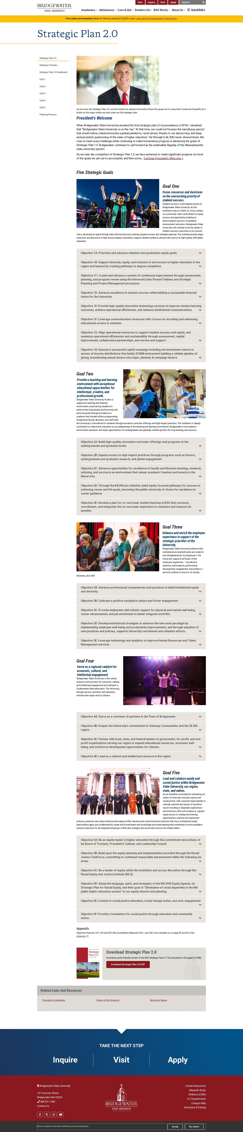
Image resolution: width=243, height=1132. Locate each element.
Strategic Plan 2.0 (48, 58)
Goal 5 (43, 107)
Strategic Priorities (49, 65)
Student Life (143, 10)
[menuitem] (40, 1114)
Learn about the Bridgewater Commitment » (156, 18)
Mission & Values (158, 1000)
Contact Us (43, 1106)
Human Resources (195, 1085)
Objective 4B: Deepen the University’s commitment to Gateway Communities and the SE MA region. (139, 727)
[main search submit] (203, 2)
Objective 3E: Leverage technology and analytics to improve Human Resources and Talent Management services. (138, 642)
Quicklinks (198, 10)
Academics (88, 10)
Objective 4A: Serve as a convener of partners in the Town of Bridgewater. (128, 716)
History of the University (107, 1000)
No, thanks (194, 1127)
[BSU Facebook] (40, 1114)
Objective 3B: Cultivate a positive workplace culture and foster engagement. (130, 600)
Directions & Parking (195, 1107)
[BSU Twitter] (47, 1114)
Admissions (107, 10)
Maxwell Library (197, 1090)
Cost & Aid (125, 10)
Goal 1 (43, 79)
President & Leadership (53, 1000)
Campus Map (198, 1103)
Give (140, 2)
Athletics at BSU (197, 1094)
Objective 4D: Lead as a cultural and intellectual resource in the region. (126, 756)
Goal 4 (43, 100)
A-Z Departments (196, 1098)
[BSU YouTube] (60, 1114)
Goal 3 (43, 93)
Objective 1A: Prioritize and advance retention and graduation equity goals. (129, 253)
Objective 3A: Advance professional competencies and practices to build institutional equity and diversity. (140, 589)
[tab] (141, 253)
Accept (175, 1127)
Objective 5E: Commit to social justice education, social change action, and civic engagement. (141, 900)
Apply (173, 2)
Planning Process (48, 114)
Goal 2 (43, 86)
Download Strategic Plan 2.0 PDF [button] (128, 964)
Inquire (151, 2)
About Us (178, 10)
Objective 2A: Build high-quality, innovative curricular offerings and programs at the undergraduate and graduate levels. (134, 443)
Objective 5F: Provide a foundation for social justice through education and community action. (136, 916)
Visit (162, 2)
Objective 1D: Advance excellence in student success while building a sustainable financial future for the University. (139, 294)
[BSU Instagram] (54, 1114)
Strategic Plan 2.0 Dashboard (53, 72)
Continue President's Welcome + (163, 158)
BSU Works (161, 10)
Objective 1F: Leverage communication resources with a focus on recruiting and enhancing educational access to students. (139, 321)
